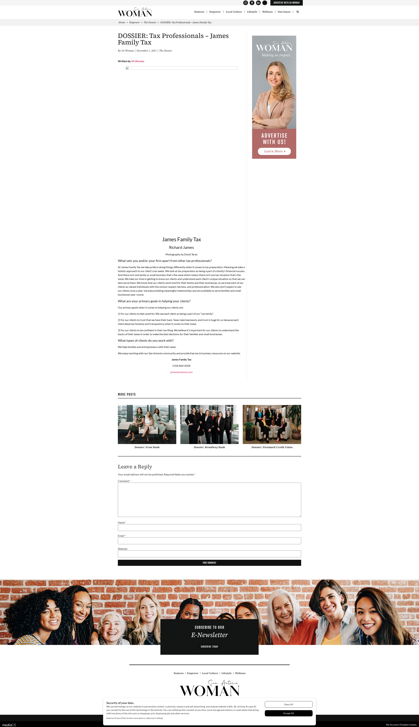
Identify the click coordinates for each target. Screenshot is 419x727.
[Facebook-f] (252, 2)
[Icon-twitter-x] (264, 2)
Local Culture (234, 11)
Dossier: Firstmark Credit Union (272, 447)
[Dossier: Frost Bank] (147, 424)
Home (122, 22)
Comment (124, 481)
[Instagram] (245, 2)
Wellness (267, 11)
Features (199, 11)
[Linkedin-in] (258, 2)
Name (122, 522)
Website (122, 548)
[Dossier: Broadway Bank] (209, 424)
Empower (215, 11)
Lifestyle (252, 11)
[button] (298, 12)
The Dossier (150, 22)
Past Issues (284, 11)
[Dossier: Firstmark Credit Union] (272, 424)
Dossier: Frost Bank (147, 447)
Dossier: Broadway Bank (209, 447)
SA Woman (137, 61)
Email (122, 535)
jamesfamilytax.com (181, 372)
